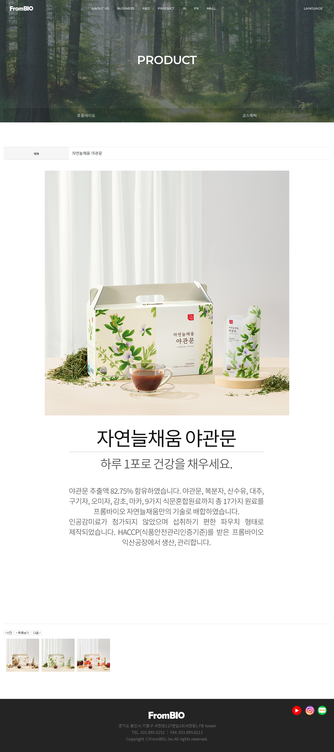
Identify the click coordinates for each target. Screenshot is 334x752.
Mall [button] (211, 8)
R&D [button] (146, 8)
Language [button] (313, 8)
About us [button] (100, 8)
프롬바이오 (86, 115)
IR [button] (184, 8)
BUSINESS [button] (125, 8)
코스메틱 (249, 115)
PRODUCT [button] (166, 8)
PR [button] (196, 8)
